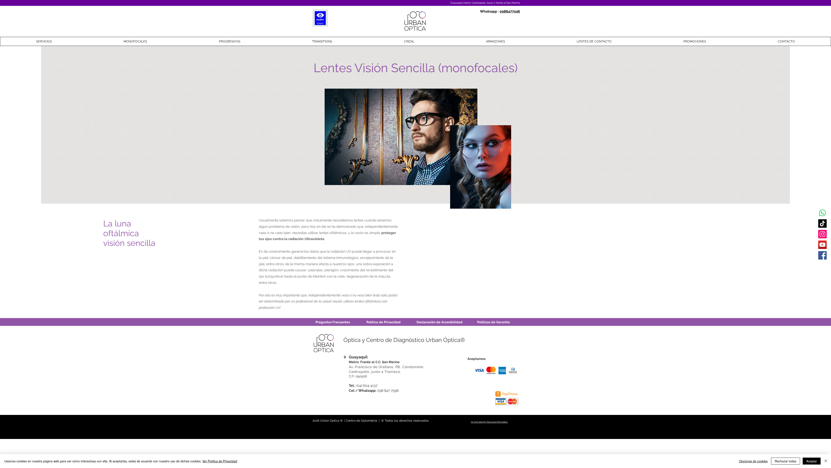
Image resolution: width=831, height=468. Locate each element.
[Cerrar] (825, 461)
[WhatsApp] (822, 213)
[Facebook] (822, 255)
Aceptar (811, 461)
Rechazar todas (785, 461)
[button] (135, 41)
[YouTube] (822, 244)
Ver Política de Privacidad (219, 461)
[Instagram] (822, 234)
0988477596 (510, 11)
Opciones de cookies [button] (753, 461)
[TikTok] (822, 223)
